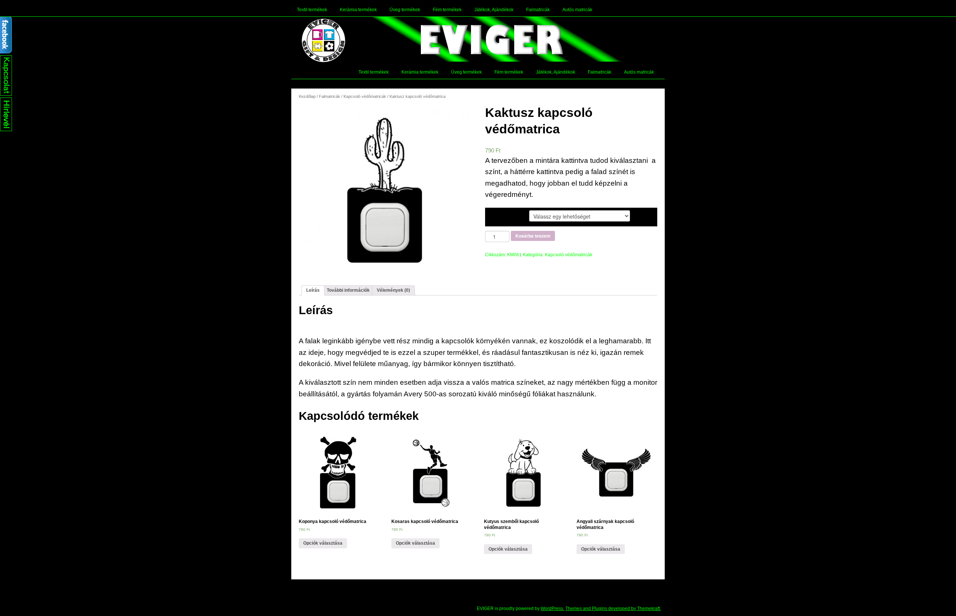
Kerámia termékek (358, 9)
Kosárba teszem (532, 235)
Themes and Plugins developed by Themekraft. (613, 608)
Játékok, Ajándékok (493, 9)
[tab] (313, 290)
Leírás (313, 290)
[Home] (323, 40)
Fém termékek (447, 9)
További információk (348, 290)
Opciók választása (322, 543)
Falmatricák (538, 9)
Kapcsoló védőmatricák (365, 96)
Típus (498, 215)
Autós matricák (577, 9)
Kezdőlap (307, 96)
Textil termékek (312, 9)
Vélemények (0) (393, 290)
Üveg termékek (404, 9)
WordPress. (552, 608)
